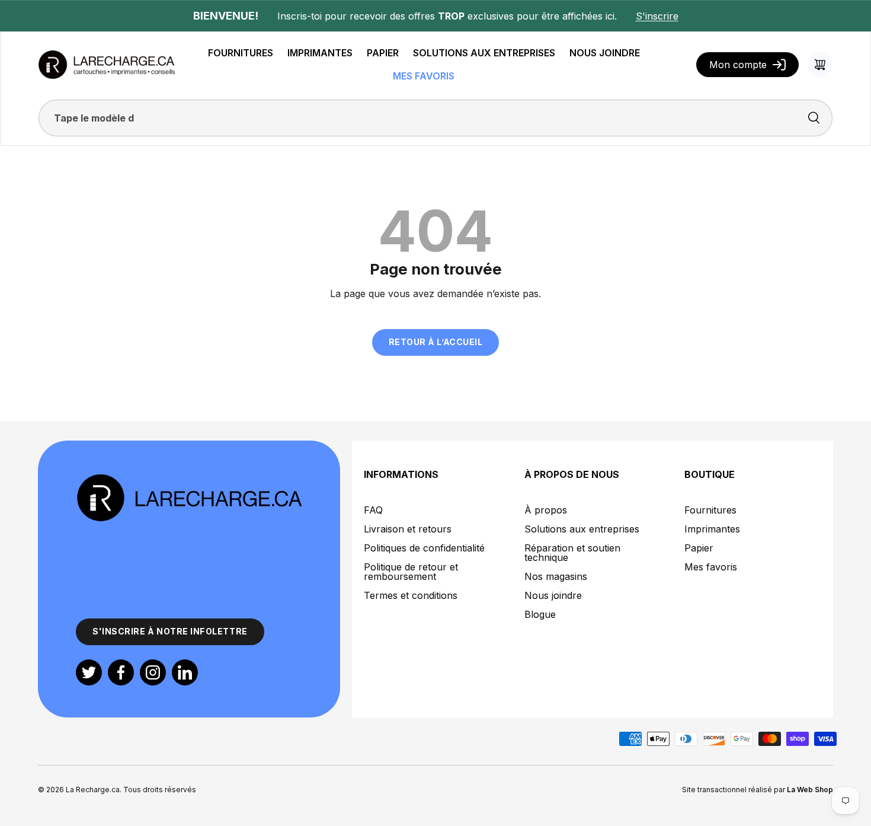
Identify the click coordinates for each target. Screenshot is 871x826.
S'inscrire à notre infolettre (170, 631)
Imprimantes (712, 529)
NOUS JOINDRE (604, 53)
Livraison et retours (407, 529)
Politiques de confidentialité (424, 548)
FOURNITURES (240, 53)
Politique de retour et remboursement (411, 571)
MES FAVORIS (423, 76)
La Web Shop (810, 789)
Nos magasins (555, 576)
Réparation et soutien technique (572, 552)
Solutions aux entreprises (581, 529)
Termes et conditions (410, 595)
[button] (820, 64)
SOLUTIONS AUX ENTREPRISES (484, 53)
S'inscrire (657, 16)
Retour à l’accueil (436, 342)
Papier (698, 548)
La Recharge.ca (93, 789)
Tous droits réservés (159, 789)
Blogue (540, 614)
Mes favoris (710, 567)
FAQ (373, 510)
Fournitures (710, 510)
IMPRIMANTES (320, 53)
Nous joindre (553, 595)
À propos (545, 510)
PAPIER (383, 53)
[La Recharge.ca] (189, 480)
